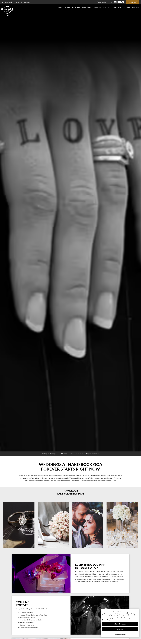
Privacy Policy (106, 620)
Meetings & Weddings (102, 8)
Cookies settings (120, 634)
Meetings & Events (67, 454)
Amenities (76, 8)
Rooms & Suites (64, 8)
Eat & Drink (87, 8)
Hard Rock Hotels (6, 2)
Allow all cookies (120, 624)
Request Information (93, 454)
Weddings (79, 454)
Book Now (133, 2)
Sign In (105, 2)
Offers (127, 8)
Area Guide (117, 8)
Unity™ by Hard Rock (23, 2)
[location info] (111, 2)
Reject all (120, 629)
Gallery (135, 8)
